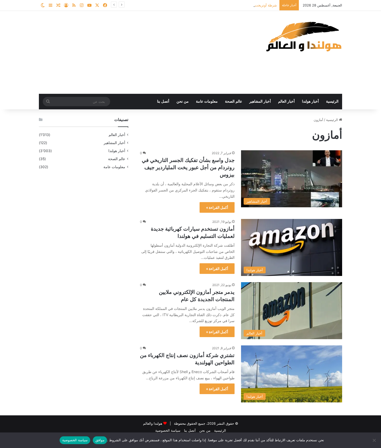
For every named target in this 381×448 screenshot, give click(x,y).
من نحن (183, 101)
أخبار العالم (286, 101)
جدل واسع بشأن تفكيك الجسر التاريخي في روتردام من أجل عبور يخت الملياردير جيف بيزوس (188, 167)
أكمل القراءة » (217, 207)
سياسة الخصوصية (167, 430)
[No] (374, 440)
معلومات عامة (207, 101)
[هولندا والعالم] (303, 36)
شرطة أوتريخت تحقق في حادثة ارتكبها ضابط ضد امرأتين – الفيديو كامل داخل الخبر (217, 5)
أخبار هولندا (310, 101)
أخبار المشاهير (260, 101)
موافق (99, 440)
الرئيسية (332, 101)
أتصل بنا (163, 101)
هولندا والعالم (153, 423)
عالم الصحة (233, 101)
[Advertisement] (138, 52)
